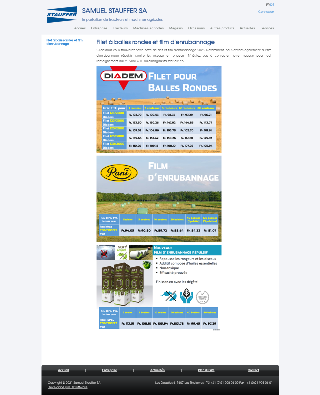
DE (272, 4)
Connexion (266, 11)
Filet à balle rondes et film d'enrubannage (64, 42)
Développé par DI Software (68, 387)
